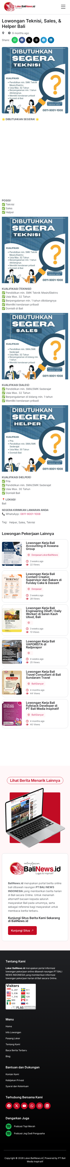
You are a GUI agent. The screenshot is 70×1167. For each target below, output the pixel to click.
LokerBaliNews (50, 554)
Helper (13, 522)
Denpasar (37, 554)
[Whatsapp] (32, 1105)
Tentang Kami (13, 1044)
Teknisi (31, 522)
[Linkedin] (47, 1105)
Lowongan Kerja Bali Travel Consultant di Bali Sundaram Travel (43, 674)
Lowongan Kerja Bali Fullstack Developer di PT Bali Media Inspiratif (42, 705)
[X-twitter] (16, 1105)
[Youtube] (24, 1105)
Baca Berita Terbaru (16, 1050)
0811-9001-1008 (30, 513)
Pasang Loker (13, 1038)
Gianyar (39, 683)
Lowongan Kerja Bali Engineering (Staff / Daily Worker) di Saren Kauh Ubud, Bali (43, 612)
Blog (8, 1056)
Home (9, 1026)
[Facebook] (9, 1105)
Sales (21, 522)
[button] (15, 40)
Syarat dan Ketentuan (17, 1086)
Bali (33, 683)
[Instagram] (39, 1105)
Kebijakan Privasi (15, 1080)
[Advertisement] (35, 160)
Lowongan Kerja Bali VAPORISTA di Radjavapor (40, 644)
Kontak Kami (12, 1074)
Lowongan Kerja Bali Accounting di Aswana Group (42, 546)
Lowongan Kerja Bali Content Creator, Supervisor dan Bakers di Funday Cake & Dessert (44, 578)
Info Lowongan (13, 1032)
